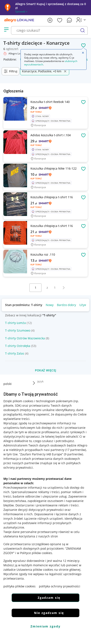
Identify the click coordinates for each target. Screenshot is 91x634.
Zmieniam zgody (45, 626)
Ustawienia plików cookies (35, 570)
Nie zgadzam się (49, 613)
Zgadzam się (49, 598)
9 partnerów (73, 454)
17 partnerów (75, 450)
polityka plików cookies (19, 586)
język (40, 381)
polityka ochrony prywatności (59, 586)
